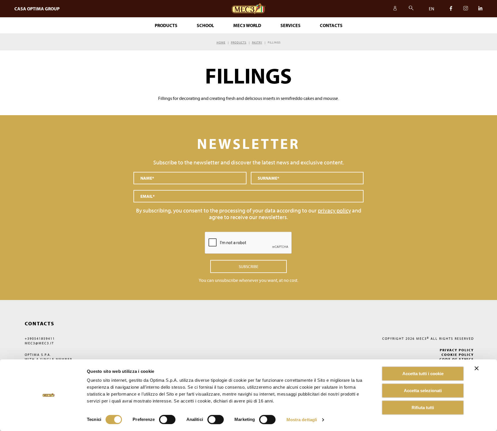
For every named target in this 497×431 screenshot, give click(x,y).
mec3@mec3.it (39, 343)
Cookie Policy (457, 354)
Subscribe (248, 266)
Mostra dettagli (301, 419)
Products (238, 42)
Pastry (257, 42)
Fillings (274, 42)
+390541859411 (40, 338)
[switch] (215, 419)
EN (431, 9)
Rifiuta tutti (423, 407)
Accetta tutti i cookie (423, 373)
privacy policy (334, 210)
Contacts (331, 25)
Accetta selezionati (423, 390)
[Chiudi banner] (477, 368)
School (205, 25)
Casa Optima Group (37, 8)
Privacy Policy (457, 350)
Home (221, 42)
